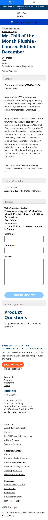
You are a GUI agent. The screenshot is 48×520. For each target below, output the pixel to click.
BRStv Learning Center (14, 484)
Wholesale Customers (14, 474)
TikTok (7, 385)
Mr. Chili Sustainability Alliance (18, 436)
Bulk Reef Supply (9, 31)
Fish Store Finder (12, 500)
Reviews (8, 201)
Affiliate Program (12, 440)
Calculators (9, 492)
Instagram (9, 382)
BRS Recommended (13, 496)
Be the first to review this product (17, 66)
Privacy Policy (8, 515)
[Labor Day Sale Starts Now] (24, 22)
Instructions (10, 488)
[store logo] (24, 14)
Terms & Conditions (13, 444)
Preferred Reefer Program (16, 458)
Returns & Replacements (15, 462)
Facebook (8, 377)
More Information (14, 181)
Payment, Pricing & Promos (17, 466)
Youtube (8, 380)
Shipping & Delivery (13, 470)
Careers (8, 432)
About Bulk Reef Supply (15, 428)
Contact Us (9, 454)
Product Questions (14, 304)
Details (8, 78)
